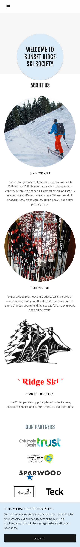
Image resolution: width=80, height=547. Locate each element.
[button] (9, 6)
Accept (40, 538)
